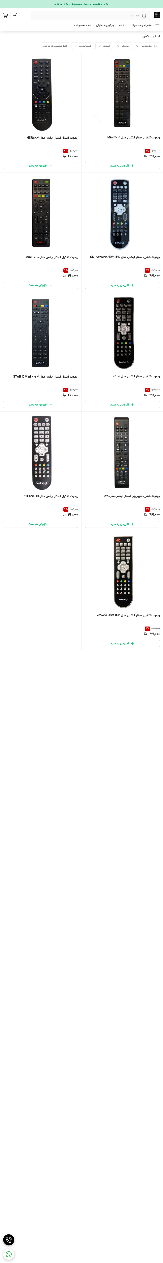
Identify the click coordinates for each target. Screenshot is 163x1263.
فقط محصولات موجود (55, 46)
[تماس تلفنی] (8, 1239)
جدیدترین (146, 46)
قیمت (106, 46)
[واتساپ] (8, 1254)
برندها (125, 46)
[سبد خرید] (5, 15)
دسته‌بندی (85, 46)
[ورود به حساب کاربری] (16, 15)
